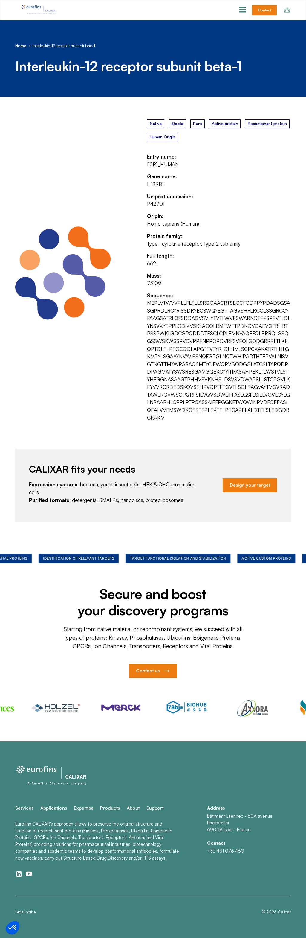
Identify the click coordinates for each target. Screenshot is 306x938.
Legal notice (25, 912)
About (133, 808)
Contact (264, 10)
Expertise (84, 808)
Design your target (250, 485)
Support (154, 808)
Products (110, 808)
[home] (39, 10)
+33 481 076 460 (225, 851)
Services (24, 808)
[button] (242, 10)
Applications (53, 808)
